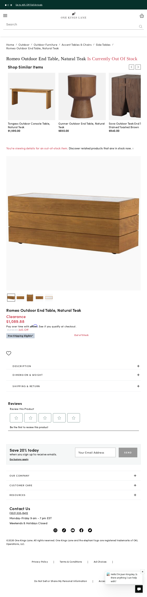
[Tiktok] (65, 530)
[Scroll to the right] (138, 67)
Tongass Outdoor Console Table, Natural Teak (29, 125)
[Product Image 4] (49, 298)
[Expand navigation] (8, 16)
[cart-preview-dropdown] (142, 16)
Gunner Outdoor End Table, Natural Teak (81, 125)
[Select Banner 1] (8, 5)
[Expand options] (138, 366)
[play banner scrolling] (11, 5)
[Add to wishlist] (8, 353)
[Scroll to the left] (131, 67)
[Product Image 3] (39, 298)
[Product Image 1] (20, 298)
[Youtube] (73, 530)
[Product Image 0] (11, 298)
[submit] (140, 26)
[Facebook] (82, 530)
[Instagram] (56, 530)
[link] (73, 366)
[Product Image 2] (30, 298)
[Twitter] (91, 530)
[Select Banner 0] (6, 5)
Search (11, 24)
